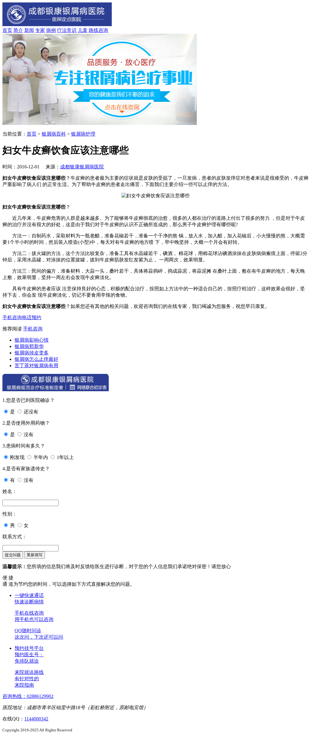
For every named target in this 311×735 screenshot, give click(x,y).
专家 (40, 30)
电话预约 (31, 317)
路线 (93, 30)
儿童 (82, 30)
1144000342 (36, 718)
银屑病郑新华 (29, 346)
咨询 (103, 30)
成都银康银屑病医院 (82, 166)
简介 (18, 30)
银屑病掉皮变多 (32, 352)
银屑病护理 (83, 133)
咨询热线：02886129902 (27, 696)
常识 (72, 30)
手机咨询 (12, 317)
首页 (7, 30)
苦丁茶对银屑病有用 (36, 365)
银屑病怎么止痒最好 (36, 359)
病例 (51, 30)
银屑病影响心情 (32, 340)
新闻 (29, 30)
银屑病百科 (54, 133)
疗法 (62, 30)
